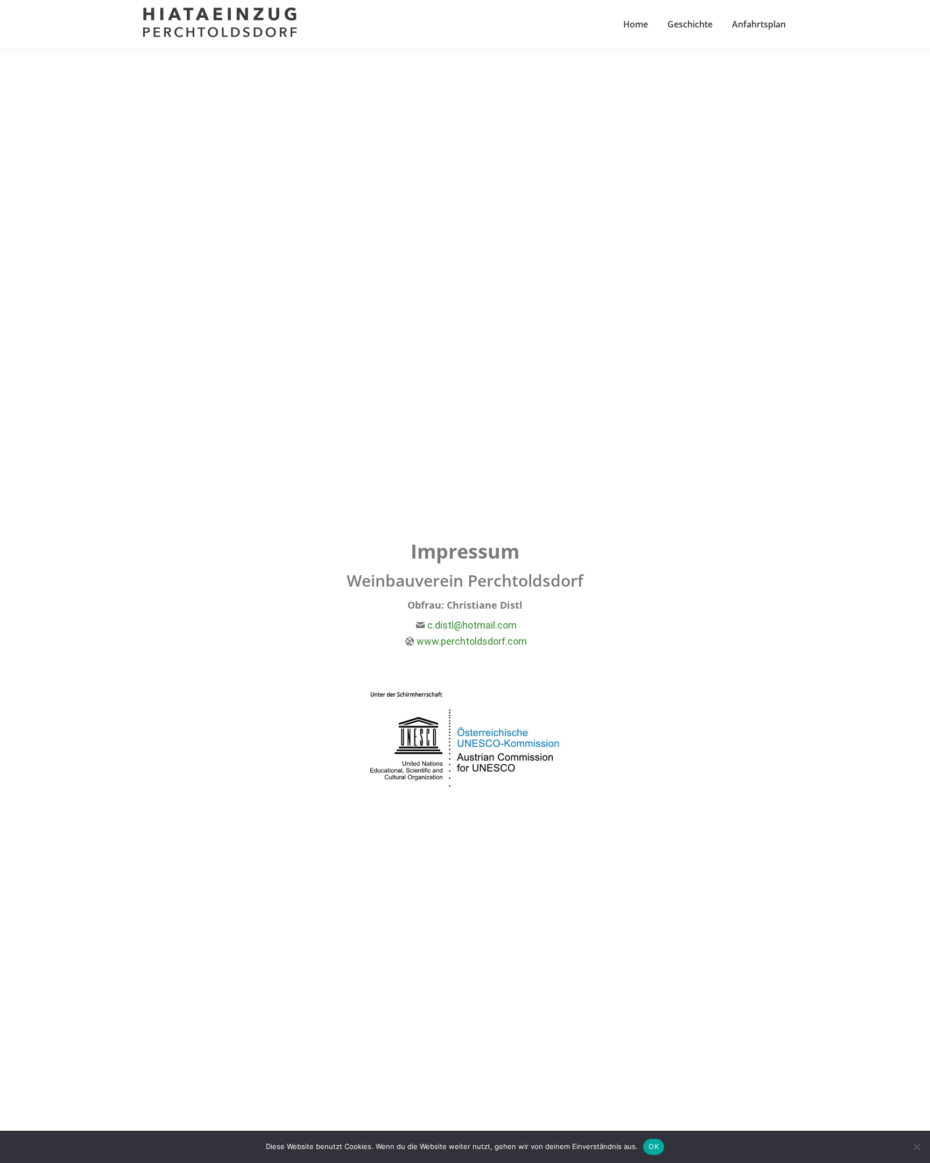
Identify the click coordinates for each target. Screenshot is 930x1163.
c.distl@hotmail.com (472, 625)
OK (654, 1146)
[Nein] (916, 1146)
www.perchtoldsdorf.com (472, 641)
